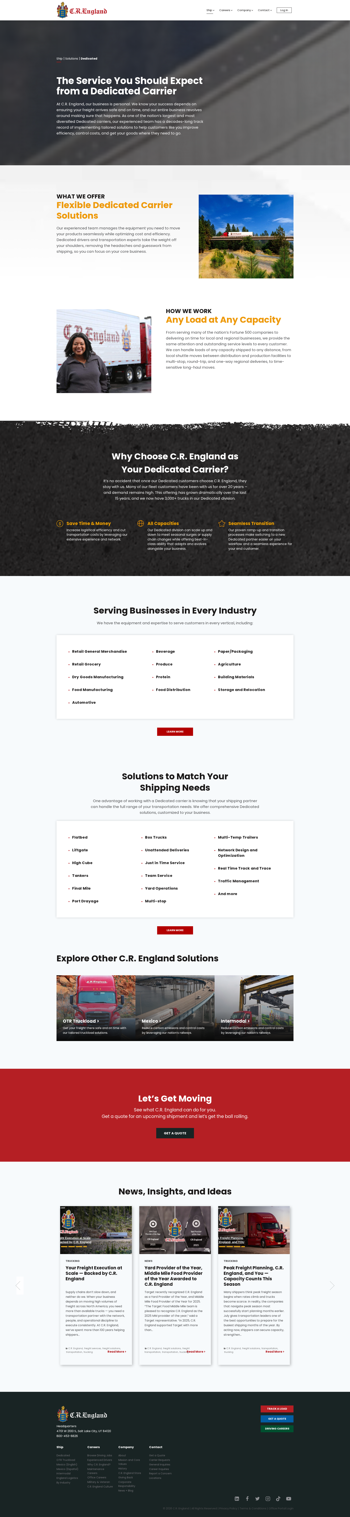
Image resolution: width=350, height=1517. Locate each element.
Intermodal (64, 1473)
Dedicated (63, 1455)
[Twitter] (257, 1499)
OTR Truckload (66, 1460)
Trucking (152, 1261)
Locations (155, 1478)
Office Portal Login (281, 1508)
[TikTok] (278, 1499)
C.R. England (75, 1348)
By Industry (63, 1482)
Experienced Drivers (99, 1460)
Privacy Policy (228, 1508)
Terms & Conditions (253, 1508)
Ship (209, 10)
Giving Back (125, 1477)
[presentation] (96, 1230)
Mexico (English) (67, 1464)
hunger (266, 1348)
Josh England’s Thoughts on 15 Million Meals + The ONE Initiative (252, 1273)
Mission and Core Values (129, 1462)
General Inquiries (159, 1464)
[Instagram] (268, 1499)
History (122, 1468)
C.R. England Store (129, 1473)
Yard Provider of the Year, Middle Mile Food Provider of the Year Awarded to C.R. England (95, 1276)
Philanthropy (241, 1352)
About (122, 1455)
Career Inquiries (159, 1469)
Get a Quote (157, 1455)
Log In (284, 10)
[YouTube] (288, 1499)
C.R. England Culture (100, 1486)
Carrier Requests (159, 1460)
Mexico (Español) (67, 1469)
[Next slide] (330, 1285)
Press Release (243, 1261)
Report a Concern (160, 1473)
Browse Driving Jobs (99, 1455)
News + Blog (125, 1490)
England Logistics (67, 1478)
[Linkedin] (237, 1499)
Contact (264, 10)
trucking (105, 1352)
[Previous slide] (20, 1285)
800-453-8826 (67, 1436)
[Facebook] (247, 1499)
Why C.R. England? (98, 1464)
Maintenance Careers (95, 1471)
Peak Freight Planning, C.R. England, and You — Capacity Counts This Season (175, 1276)
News (69, 1261)
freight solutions (93, 1348)
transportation (91, 1352)
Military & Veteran (98, 1482)
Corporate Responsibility (126, 1484)
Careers (224, 10)
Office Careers (96, 1477)
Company (244, 10)
